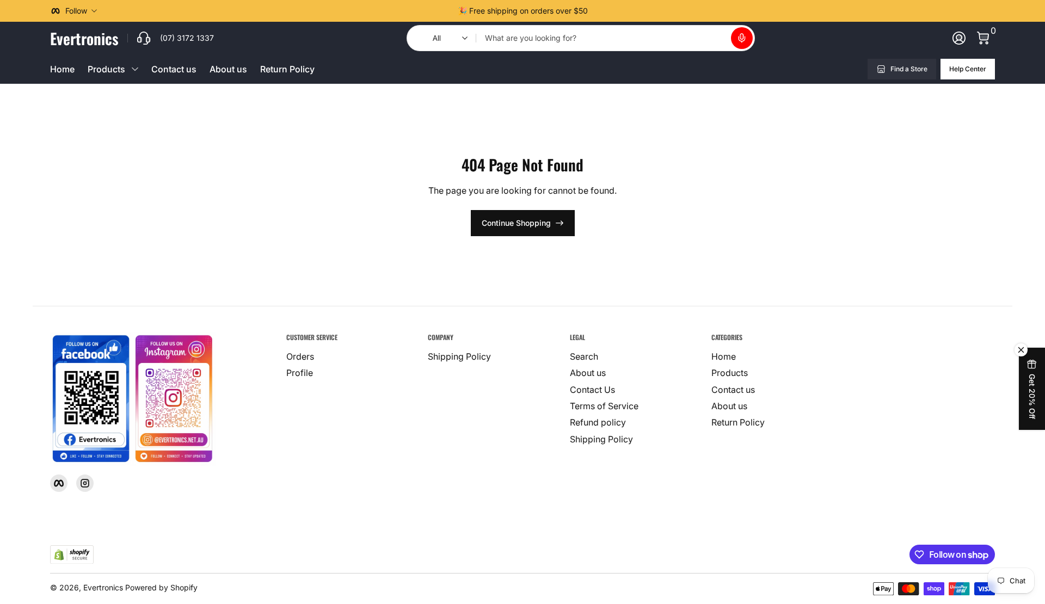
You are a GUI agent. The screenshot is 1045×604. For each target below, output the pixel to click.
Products (729, 372)
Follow (76, 10)
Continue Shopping (516, 222)
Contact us (173, 69)
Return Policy (287, 69)
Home (62, 69)
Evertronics (103, 587)
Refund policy (598, 422)
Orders (300, 356)
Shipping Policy (459, 356)
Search (584, 356)
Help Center (967, 69)
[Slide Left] (449, 11)
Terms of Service (604, 405)
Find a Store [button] (908, 69)
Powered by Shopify (161, 587)
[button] (742, 38)
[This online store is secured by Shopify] (72, 554)
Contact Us (592, 389)
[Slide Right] (596, 11)
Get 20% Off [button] (1032, 396)
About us (228, 69)
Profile (299, 372)
